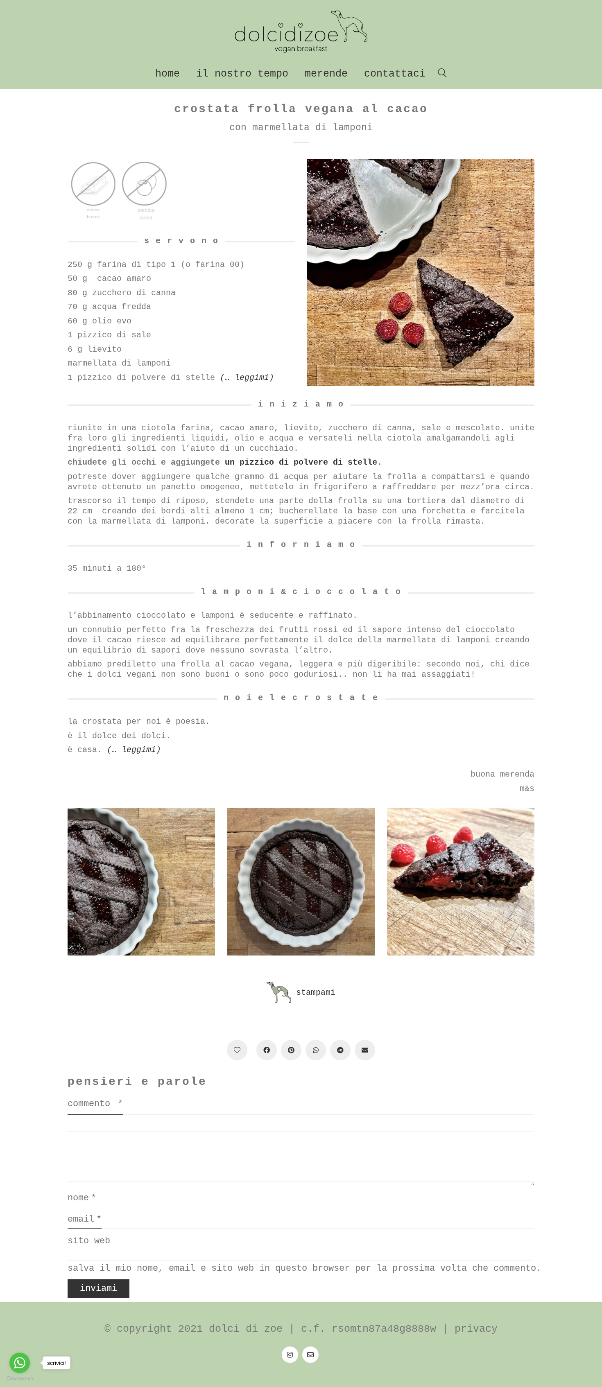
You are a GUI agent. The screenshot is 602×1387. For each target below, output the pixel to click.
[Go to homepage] (301, 31)
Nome (82, 1198)
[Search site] (442, 74)
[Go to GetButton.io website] (20, 1378)
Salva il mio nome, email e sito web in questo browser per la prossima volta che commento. (301, 1268)
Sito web (89, 1241)
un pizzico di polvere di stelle (301, 462)
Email (85, 1219)
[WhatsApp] (316, 1050)
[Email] (310, 1354)
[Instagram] (290, 1354)
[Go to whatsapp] (19, 1363)
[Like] (237, 1050)
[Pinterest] (291, 1050)
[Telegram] (340, 1050)
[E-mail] (365, 1050)
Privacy (476, 1329)
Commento (95, 1104)
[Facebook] (266, 1050)
